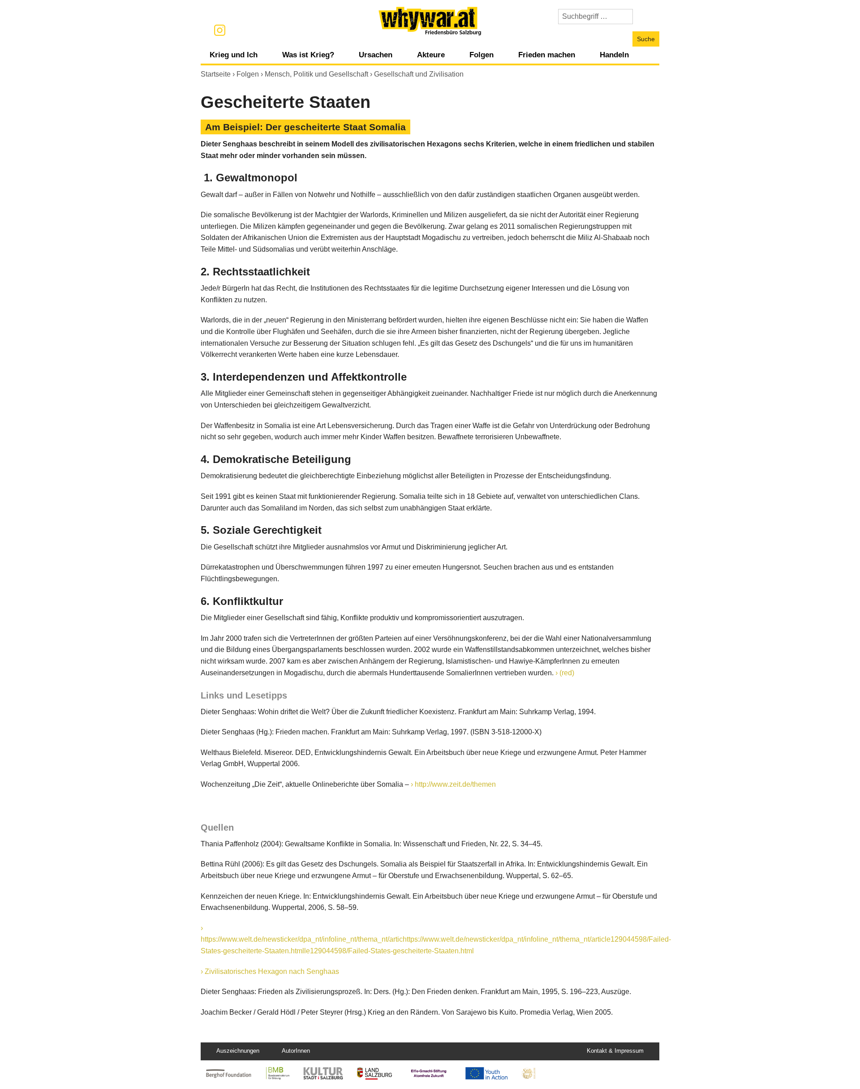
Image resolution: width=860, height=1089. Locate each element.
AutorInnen (296, 1050)
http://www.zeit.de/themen (455, 784)
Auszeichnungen (237, 1050)
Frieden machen (546, 54)
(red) (566, 673)
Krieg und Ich (234, 54)
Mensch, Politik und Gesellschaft (316, 74)
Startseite (216, 74)
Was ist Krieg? (308, 54)
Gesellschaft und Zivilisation (419, 74)
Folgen (481, 54)
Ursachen (375, 54)
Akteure (431, 54)
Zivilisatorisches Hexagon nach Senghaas (272, 971)
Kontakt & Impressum (615, 1050)
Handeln (614, 54)
